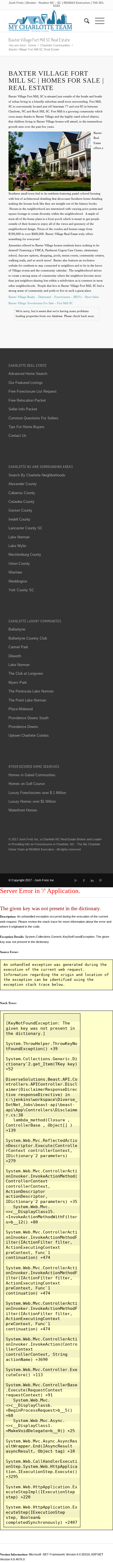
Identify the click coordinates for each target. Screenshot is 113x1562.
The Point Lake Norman (27, 700)
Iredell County (19, 519)
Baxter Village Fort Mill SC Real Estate (39, 40)
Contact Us (17, 436)
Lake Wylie (17, 546)
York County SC (21, 590)
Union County (19, 564)
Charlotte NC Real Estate (59, 839)
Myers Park (18, 682)
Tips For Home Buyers (26, 427)
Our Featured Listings (26, 383)
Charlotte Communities (55, 45)
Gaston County (20, 510)
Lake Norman (19, 537)
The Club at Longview (26, 673)
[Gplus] (76, 880)
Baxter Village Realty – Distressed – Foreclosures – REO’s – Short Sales (54, 296)
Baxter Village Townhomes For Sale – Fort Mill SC (41, 303)
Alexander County (23, 484)
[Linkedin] (92, 880)
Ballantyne (17, 629)
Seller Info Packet (23, 409)
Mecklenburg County (25, 554)
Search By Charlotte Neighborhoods (37, 475)
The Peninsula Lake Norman (31, 691)
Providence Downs (23, 727)
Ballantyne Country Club (28, 638)
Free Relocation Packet (27, 400)
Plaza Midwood (21, 709)
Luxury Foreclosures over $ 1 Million (37, 793)
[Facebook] (84, 880)
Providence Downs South (29, 718)
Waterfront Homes (23, 810)
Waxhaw (15, 572)
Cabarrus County (22, 493)
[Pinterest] (100, 880)
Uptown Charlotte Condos (29, 735)
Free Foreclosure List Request (32, 391)
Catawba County (22, 502)
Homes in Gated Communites (32, 775)
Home (32, 45)
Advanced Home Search (28, 374)
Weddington (18, 581)
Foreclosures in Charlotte (51, 844)
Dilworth (15, 656)
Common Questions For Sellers (33, 418)
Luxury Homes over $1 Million (32, 801)
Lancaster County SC (26, 528)
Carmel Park (18, 647)
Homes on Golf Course (27, 784)
